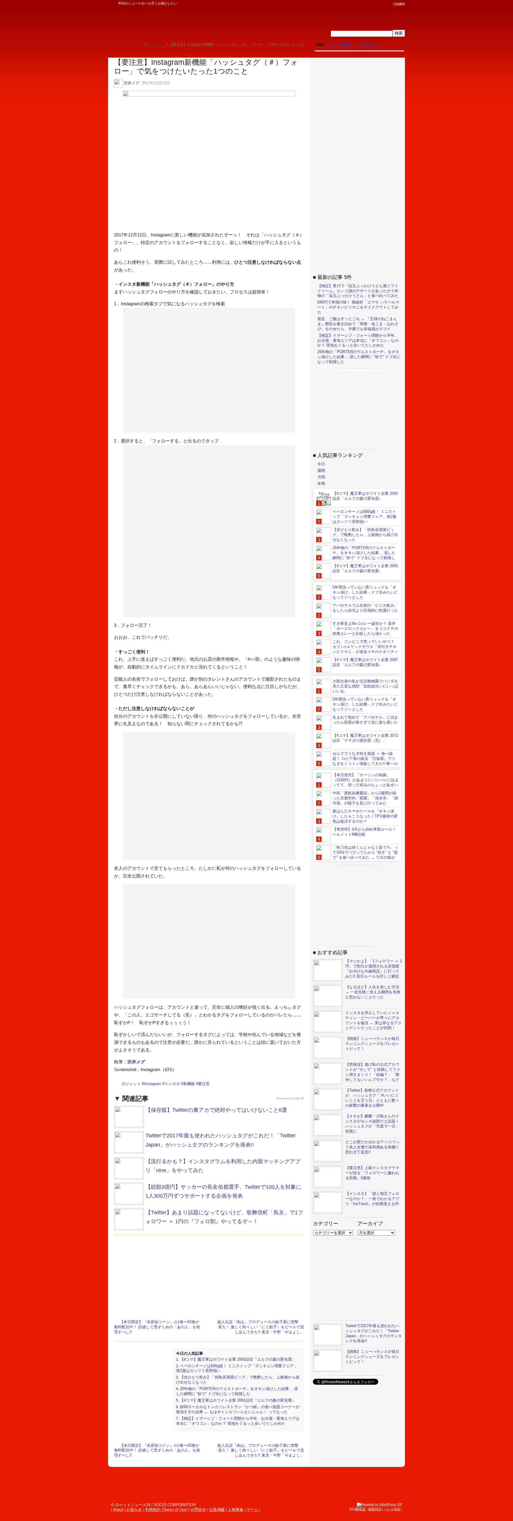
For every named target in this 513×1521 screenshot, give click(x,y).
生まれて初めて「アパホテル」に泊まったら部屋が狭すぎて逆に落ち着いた (365, 720)
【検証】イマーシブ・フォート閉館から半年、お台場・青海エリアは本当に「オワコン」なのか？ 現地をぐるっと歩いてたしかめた (238, 1421)
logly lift (299, 1098)
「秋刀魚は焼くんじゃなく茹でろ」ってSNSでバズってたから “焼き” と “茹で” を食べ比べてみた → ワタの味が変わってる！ (357, 855)
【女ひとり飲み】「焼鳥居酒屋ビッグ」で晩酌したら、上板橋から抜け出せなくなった (365, 534)
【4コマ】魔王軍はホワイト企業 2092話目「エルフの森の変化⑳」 (238, 1359)
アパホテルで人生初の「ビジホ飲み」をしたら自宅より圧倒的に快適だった (365, 608)
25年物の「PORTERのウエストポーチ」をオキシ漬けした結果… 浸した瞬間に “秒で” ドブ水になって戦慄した (237, 1391)
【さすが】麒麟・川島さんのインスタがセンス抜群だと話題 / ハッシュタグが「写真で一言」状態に (372, 1123)
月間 (321, 477)
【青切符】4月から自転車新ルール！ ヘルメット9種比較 (364, 832)
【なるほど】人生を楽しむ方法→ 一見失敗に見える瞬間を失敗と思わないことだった (372, 992)
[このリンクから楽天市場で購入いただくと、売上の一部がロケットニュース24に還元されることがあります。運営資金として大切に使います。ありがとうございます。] (350, 3)
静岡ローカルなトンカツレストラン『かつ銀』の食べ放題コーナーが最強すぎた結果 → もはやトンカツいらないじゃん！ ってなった (238, 1409)
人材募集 (235, 1509)
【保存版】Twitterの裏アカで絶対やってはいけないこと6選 (216, 1110)
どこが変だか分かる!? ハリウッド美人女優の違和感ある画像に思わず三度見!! (372, 1147)
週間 (321, 470)
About (118, 1509)
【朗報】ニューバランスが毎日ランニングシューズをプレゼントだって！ (372, 1043)
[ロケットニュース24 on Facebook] (361, 3)
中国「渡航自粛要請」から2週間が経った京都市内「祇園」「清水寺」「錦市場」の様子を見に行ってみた (365, 798)
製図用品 (374, 1509)
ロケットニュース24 (178, 22)
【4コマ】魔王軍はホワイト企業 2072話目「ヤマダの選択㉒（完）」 (365, 738)
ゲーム (252, 1509)
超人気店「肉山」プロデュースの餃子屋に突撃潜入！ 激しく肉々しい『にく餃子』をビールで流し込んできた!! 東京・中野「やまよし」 (260, 1327)
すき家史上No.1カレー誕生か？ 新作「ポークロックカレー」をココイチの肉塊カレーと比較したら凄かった (365, 628)
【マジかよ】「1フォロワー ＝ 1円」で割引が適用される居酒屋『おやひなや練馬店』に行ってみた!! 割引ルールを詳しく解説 (373, 968)
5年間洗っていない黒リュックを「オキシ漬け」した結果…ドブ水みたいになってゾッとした (365, 592)
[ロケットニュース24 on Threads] (367, 3)
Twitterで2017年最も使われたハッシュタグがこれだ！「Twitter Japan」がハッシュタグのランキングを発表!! (373, 1333)
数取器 (360, 1509)
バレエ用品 (392, 1509)
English (400, 3)
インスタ (172, 1084)
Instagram (152, 1084)
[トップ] (140, 44)
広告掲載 (217, 1509)
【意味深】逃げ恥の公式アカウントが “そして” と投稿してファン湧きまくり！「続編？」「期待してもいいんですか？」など (372, 1072)
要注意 (204, 1084)
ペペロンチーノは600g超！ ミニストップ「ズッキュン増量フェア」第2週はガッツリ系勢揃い (364, 516)
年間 (321, 483)
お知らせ (134, 1509)
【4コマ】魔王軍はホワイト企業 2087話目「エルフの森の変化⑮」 (365, 662)
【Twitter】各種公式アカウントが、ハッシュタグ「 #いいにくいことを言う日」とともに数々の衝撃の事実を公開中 (372, 1098)
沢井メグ (131, 83)
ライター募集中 (338, 44)
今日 (321, 464)
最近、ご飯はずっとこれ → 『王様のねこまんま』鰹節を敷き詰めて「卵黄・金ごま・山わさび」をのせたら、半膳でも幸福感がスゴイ (357, 324)
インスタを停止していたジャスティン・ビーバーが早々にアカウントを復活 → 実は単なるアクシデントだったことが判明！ (373, 1020)
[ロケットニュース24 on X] (355, 3)
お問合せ (198, 1509)
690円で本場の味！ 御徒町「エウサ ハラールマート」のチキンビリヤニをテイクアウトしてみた (358, 307)
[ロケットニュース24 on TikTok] (378, 3)
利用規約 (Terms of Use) (166, 1509)
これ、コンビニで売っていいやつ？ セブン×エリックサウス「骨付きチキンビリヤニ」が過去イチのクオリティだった (357, 649)
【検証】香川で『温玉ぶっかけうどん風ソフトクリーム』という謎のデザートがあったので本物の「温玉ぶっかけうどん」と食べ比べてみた (357, 291)
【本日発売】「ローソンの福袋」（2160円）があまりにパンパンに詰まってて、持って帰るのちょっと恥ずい (365, 780)
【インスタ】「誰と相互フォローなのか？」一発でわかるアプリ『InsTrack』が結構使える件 (372, 1198)
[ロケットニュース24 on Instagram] (372, 3)
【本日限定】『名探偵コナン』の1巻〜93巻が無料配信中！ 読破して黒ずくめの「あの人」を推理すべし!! (157, 1327)
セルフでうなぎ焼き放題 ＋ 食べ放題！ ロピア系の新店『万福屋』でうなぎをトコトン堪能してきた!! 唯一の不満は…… (357, 761)
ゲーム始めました (368, 44)
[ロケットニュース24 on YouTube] (383, 3)
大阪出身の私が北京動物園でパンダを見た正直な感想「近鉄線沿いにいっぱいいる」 (365, 686)
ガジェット (131, 1084)
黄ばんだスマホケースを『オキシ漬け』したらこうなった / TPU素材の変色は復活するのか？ (365, 816)
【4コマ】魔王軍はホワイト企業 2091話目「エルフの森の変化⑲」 (238, 1400)
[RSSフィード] (389, 3)
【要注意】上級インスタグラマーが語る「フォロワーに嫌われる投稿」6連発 (372, 1173)
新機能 (189, 1084)
